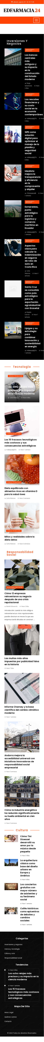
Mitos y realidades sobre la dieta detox (19, 538)
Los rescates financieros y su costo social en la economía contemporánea (34, 107)
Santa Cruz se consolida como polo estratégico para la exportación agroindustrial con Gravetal (32, 298)
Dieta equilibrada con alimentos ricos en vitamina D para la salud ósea (21, 491)
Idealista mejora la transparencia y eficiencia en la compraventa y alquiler (33, 180)
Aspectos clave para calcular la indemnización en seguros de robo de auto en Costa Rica (33, 256)
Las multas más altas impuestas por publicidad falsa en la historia (22, 661)
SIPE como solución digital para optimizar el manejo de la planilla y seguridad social (32, 143)
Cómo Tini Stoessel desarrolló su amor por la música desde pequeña (28, 844)
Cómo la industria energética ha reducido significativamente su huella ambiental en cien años (22, 815)
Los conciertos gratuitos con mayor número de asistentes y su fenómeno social (28, 892)
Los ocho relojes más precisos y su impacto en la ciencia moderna (23, 976)
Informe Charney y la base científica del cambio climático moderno (22, 709)
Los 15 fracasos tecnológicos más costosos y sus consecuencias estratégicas (21, 442)
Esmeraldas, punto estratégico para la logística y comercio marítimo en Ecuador (31, 217)
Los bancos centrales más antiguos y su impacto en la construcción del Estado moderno (32, 67)
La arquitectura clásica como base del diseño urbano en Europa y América (29, 868)
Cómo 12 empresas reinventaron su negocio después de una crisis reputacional (18, 598)
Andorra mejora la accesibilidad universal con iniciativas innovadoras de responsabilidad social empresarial (20, 761)
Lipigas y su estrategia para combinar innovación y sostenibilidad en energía (32, 337)
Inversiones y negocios (30, 50)
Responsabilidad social (15, 587)
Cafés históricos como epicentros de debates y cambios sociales (29, 914)
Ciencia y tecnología (15, 376)
